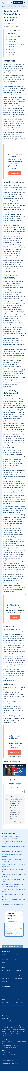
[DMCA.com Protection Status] (4, 1011)
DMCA (3, 999)
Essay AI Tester (5, 978)
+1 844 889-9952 (10, 1060)
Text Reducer (17, 973)
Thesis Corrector (18, 970)
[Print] (10, 779)
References (11, 52)
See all (3, 981)
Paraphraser (5, 975)
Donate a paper (5, 991)
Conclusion (11, 49)
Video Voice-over (13, 55)
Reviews (4, 957)
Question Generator (19, 975)
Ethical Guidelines (18, 1002)
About (16, 959)
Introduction (11, 33)
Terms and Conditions (7, 997)
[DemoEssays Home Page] (3, 2)
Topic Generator (6, 970)
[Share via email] (14, 779)
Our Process (5, 959)
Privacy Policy (18, 997)
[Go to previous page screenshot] (8, 939)
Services (4, 954)
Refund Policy (5, 1002)
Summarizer (5, 973)
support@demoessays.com (11, 1063)
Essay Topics (17, 989)
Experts (16, 957)
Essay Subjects (5, 989)
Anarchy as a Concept (14, 36)
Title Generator (18, 978)
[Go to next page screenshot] (19, 939)
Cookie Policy (17, 999)
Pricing (16, 954)
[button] (14, 791)
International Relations (22, 23)
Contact (4, 962)
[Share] (18, 779)
